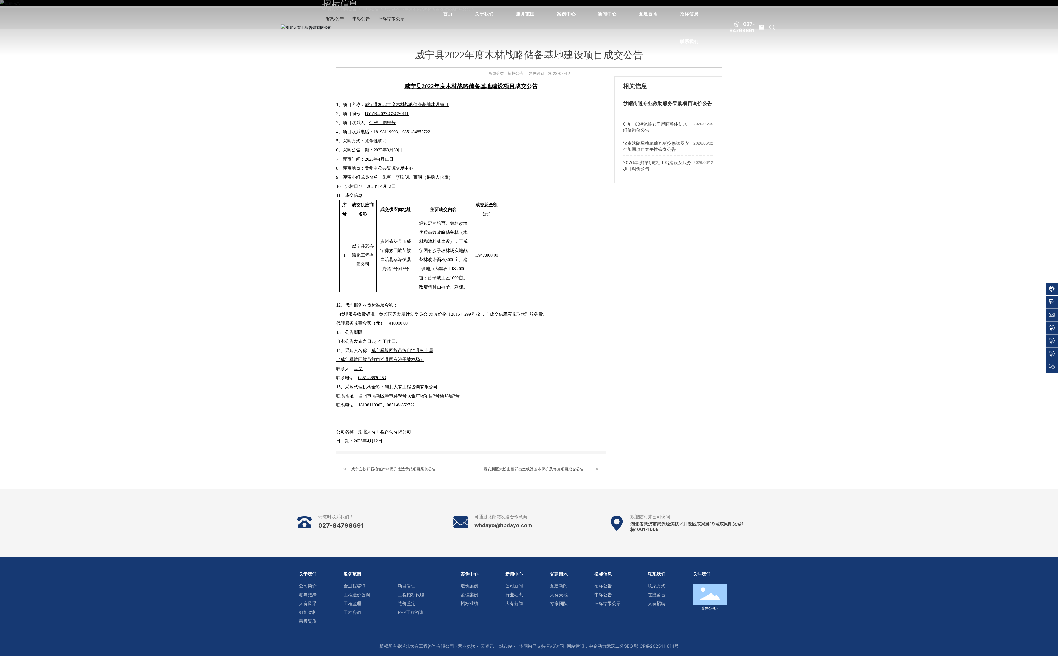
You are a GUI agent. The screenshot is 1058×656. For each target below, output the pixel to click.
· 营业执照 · (466, 646)
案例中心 (566, 14)
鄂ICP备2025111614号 (656, 646)
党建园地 (648, 14)
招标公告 (515, 73)
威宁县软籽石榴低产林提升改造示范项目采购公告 (393, 469)
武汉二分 (615, 646)
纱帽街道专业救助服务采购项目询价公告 (667, 103)
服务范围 (525, 14)
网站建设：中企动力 (586, 646)
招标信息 (689, 14)
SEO (628, 646)
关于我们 (484, 14)
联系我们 (689, 41)
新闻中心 (607, 14)
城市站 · (507, 646)
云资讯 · (488, 646)
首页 (448, 14)
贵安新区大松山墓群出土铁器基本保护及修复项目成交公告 (534, 469)
